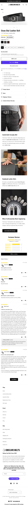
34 (2, 47)
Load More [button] (14, 379)
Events (4, 417)
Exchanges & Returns (7, 438)
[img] (4, 262)
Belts (4, 391)
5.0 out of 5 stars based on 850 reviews (14, 504)
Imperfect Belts (6, 397)
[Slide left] (11, 27)
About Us (4, 411)
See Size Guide (4, 51)
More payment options (14, 65)
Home (2, 9)
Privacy (17, 497)
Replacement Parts (7, 400)
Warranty (4, 441)
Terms (14, 497)
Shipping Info (5, 435)
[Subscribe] (23, 473)
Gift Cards (5, 403)
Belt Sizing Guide (6, 429)
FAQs (4, 432)
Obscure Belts (8, 496)
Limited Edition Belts (7, 394)
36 (5, 47)
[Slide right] (16, 27)
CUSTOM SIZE (21, 47)
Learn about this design (9, 230)
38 (8, 47)
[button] (1, 4)
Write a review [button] (14, 254)
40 (12, 47)
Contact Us (5, 444)
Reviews (4, 414)
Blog (4, 420)
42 (15, 47)
